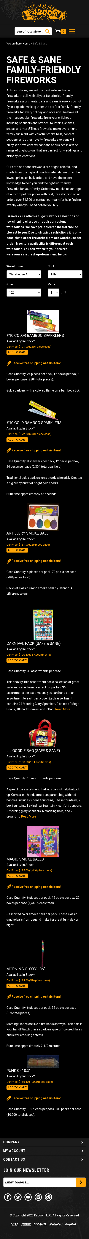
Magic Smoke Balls (25, 859)
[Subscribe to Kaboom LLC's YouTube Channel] (28, 1196)
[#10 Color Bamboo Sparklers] (44, 321)
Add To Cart (17, 352)
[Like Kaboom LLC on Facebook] (8, 1196)
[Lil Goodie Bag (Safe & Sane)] (44, 733)
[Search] (47, 31)
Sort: (51, 266)
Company (11, 1142)
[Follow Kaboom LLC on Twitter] (18, 1196)
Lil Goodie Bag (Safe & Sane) (33, 750)
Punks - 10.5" (18, 1070)
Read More (62, 709)
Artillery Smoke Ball (27, 533)
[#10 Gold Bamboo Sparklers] (44, 410)
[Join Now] (81, 1182)
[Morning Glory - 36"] (44, 953)
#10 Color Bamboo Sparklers (35, 335)
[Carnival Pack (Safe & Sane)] (44, 625)
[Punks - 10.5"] (44, 1061)
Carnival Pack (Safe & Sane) (33, 643)
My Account (14, 1151)
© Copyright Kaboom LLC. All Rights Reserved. (44, 1215)
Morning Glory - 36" (25, 969)
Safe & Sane (40, 43)
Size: (10, 284)
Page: (52, 284)
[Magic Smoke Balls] (44, 841)
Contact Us (14, 1159)
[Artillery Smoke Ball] (44, 517)
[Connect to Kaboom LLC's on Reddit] (48, 1196)
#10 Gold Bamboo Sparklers (34, 422)
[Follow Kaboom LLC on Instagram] (38, 1196)
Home (26, 43)
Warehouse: (15, 266)
